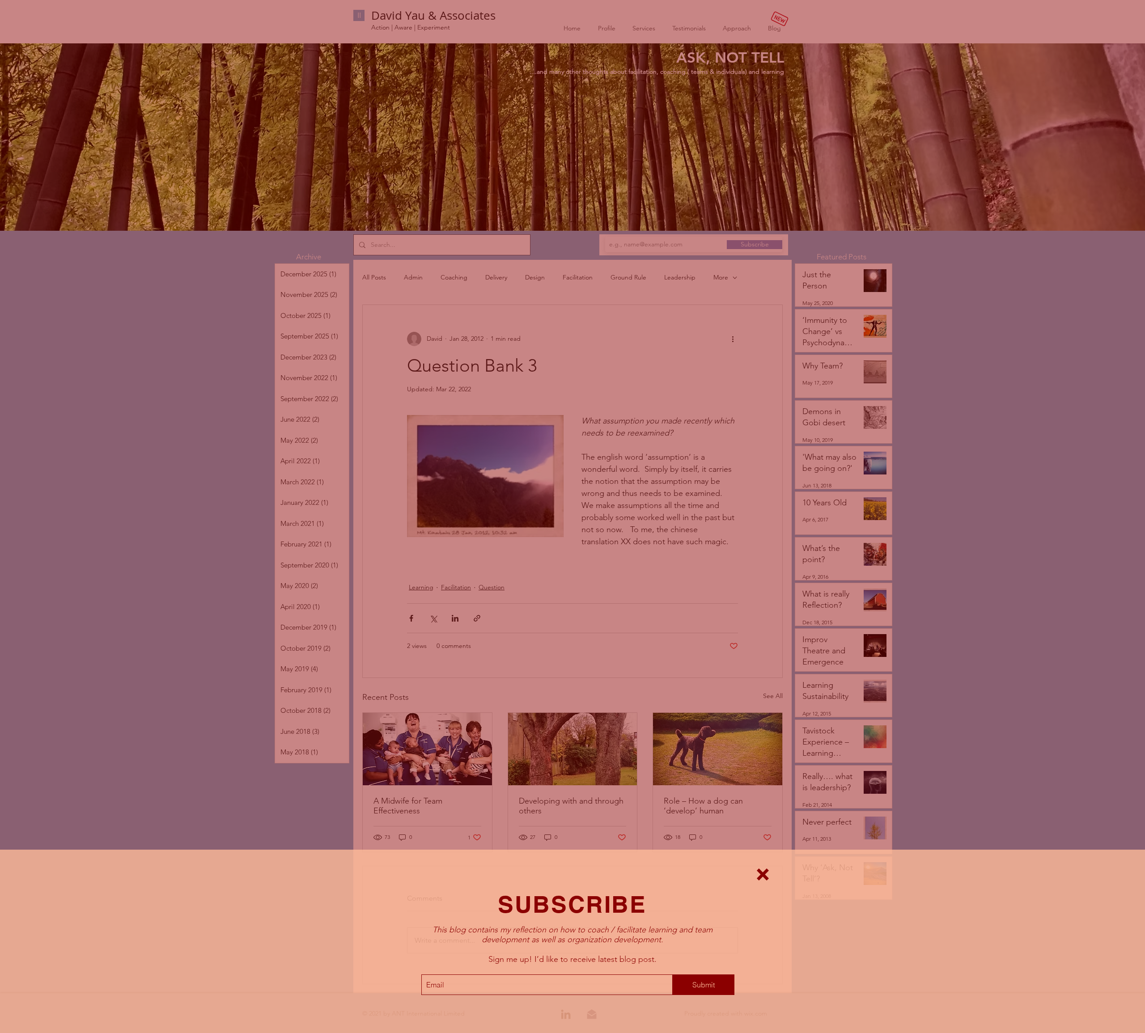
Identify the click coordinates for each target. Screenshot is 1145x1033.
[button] (763, 874)
